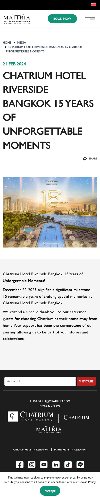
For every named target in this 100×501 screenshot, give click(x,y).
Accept (50, 490)
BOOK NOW (62, 18)
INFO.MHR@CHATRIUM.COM (51, 401)
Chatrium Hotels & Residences (31, 449)
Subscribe (86, 381)
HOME (7, 42)
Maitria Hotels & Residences (70, 449)
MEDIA (21, 42)
